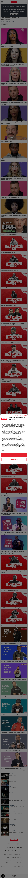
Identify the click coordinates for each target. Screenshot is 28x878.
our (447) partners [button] (8, 421)
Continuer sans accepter (21, 415)
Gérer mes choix (14, 459)
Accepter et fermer (14, 455)
